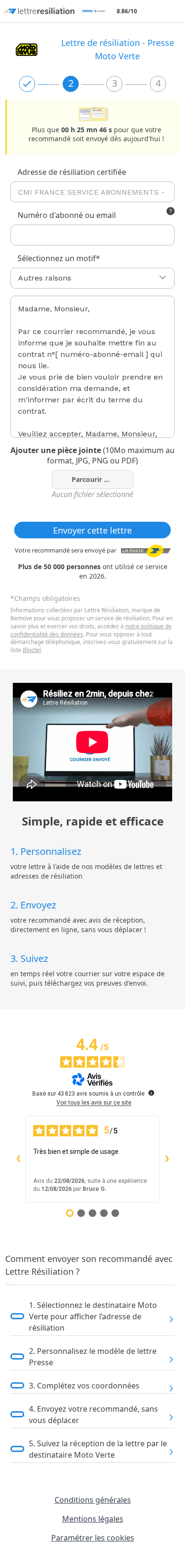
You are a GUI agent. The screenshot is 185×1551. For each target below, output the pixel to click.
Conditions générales (93, 1500)
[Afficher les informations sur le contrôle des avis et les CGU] (151, 1093)
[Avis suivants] (167, 1159)
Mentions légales (92, 1519)
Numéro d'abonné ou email (67, 215)
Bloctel (32, 650)
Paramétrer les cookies (92, 1538)
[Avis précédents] (18, 1159)
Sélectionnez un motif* (59, 258)
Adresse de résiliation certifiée (72, 172)
